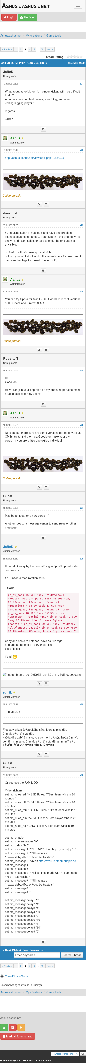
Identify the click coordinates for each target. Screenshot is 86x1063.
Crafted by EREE (27, 1060)
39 (42, 49)
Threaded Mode (76, 63)
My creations (34, 35)
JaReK (8, 546)
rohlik (7, 692)
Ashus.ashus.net (10, 35)
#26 (81, 424)
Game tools (53, 35)
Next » (50, 49)
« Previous (7, 49)
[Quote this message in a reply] (43, 129)
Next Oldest (13, 950)
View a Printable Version (16, 975)
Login (10, 17)
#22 (81, 149)
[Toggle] (78, 5)
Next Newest (31, 950)
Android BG (46, 1060)
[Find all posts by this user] (39, 204)
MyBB (15, 1060)
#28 (81, 558)
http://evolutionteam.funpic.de (57, 861)
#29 (81, 704)
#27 (81, 507)
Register (29, 17)
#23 (81, 225)
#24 (81, 291)
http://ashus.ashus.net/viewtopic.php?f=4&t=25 (34, 158)
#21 (81, 83)
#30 (81, 774)
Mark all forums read (18, 1036)
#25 (81, 370)
